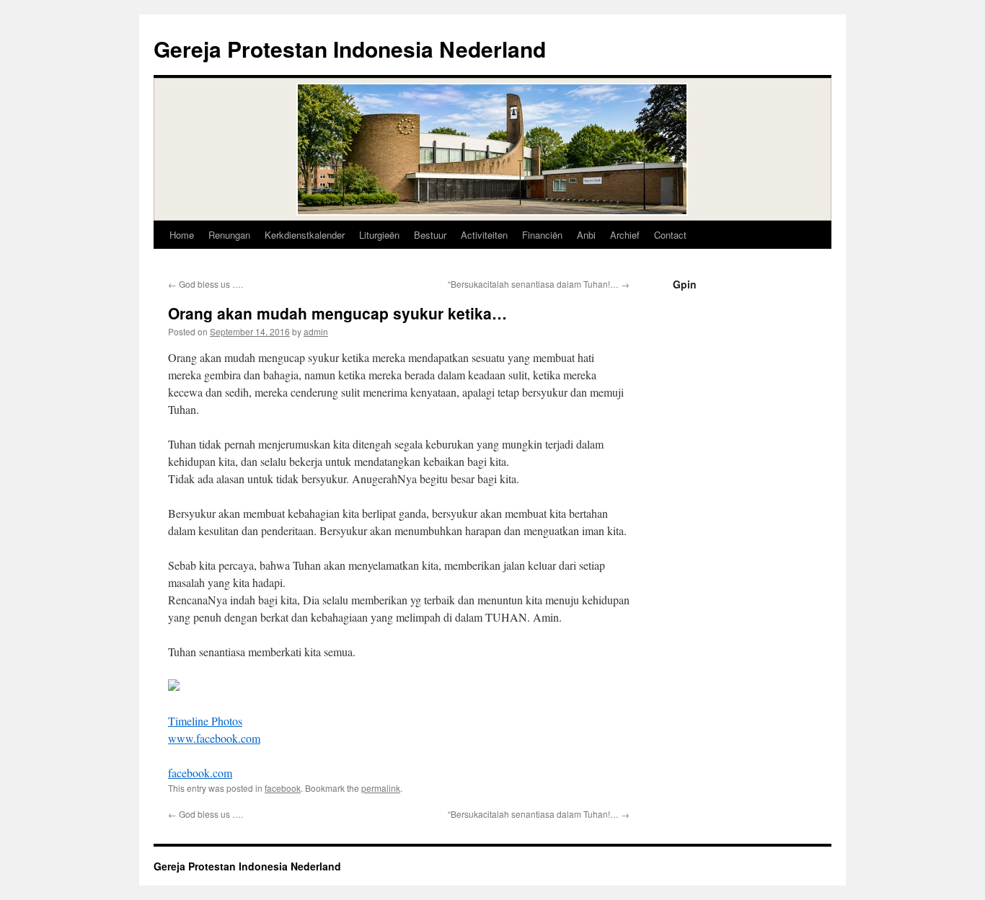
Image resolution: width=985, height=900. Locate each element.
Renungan (229, 235)
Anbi (586, 235)
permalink (380, 788)
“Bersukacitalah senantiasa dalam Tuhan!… (539, 284)
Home (181, 235)
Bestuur (430, 235)
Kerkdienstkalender (305, 235)
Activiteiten (484, 235)
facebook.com (200, 772)
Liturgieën (379, 235)
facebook (283, 788)
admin (316, 331)
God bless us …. (205, 284)
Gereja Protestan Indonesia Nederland (350, 48)
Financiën (542, 235)
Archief (625, 235)
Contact (670, 235)
